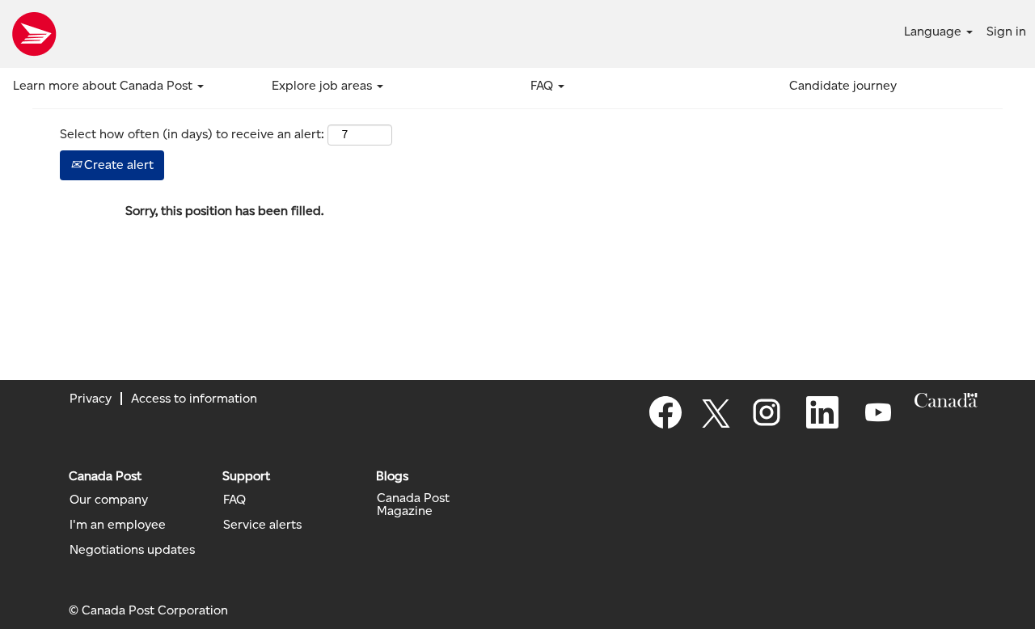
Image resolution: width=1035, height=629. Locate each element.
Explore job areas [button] (323, 85)
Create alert (117, 164)
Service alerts (262, 524)
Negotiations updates (132, 549)
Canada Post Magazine (413, 504)
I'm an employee (118, 524)
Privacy (91, 398)
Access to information (194, 398)
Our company (109, 499)
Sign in (1006, 31)
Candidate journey (843, 85)
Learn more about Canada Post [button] (104, 85)
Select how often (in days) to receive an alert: (192, 133)
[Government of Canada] (946, 400)
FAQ (234, 499)
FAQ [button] (543, 85)
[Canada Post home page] (34, 34)
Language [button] (934, 31)
